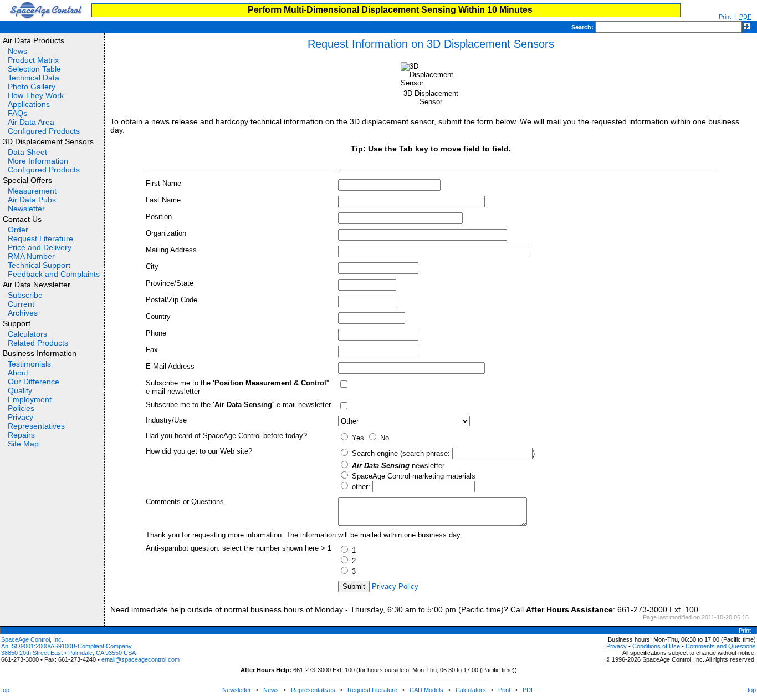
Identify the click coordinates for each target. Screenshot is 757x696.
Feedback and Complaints (54, 274)
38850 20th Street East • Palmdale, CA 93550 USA (68, 652)
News (17, 51)
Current (21, 303)
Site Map (23, 443)
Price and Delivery (39, 247)
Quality (20, 390)
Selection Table (34, 68)
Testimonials (29, 363)
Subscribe (25, 295)
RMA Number (31, 256)
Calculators (27, 333)
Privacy (20, 417)
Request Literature (40, 238)
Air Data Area (31, 122)
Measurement (32, 190)
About (18, 372)
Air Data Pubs (32, 199)
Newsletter (26, 208)
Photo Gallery (31, 86)
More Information (38, 160)
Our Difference (33, 381)
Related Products (38, 342)
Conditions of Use (656, 646)
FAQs (17, 113)
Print (725, 16)
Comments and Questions (721, 646)
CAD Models (426, 690)
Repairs (21, 434)
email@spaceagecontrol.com (140, 659)
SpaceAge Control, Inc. (32, 639)
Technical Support (39, 265)
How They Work (36, 95)
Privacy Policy (395, 586)
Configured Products (44, 130)
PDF (529, 690)
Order (18, 229)
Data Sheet (27, 152)
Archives (23, 312)
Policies (21, 408)
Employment (30, 399)
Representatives (36, 425)
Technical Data (33, 77)
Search (581, 27)
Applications (29, 104)
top (5, 690)
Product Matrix (33, 59)
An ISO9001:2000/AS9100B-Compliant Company (66, 646)
